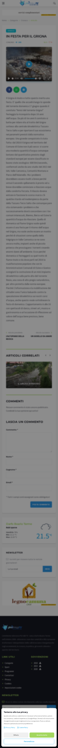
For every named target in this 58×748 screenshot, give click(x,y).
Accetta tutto (42, 735)
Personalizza (29, 741)
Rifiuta (16, 735)
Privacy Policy (10, 727)
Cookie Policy (23, 727)
